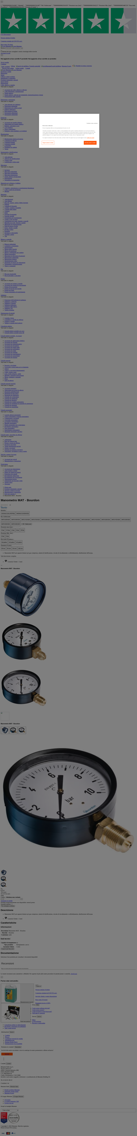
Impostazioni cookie (48, 142)
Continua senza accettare (92, 123)
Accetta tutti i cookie (90, 142)
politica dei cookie (90, 137)
